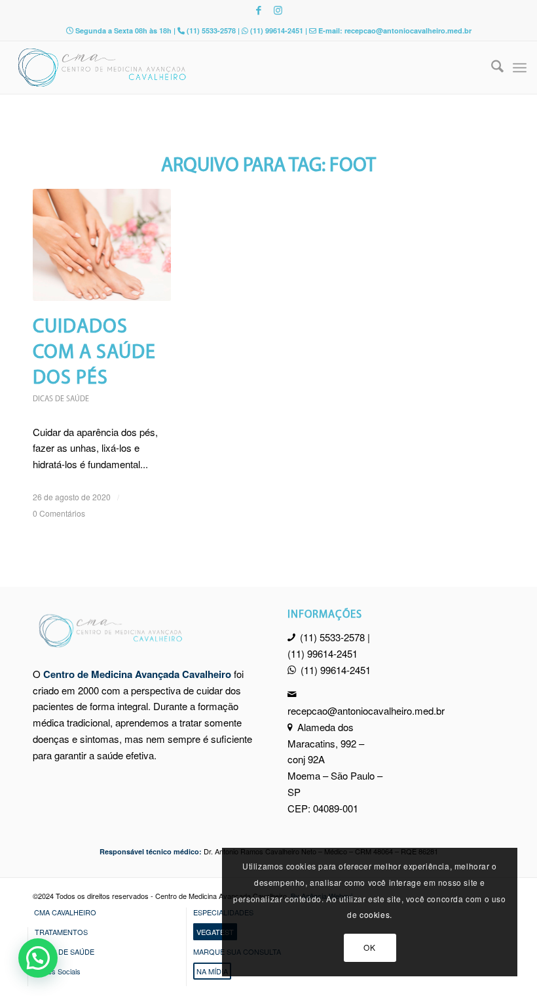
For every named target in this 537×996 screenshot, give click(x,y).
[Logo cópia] (216, 67)
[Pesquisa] (491, 67)
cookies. (376, 914)
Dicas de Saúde (61, 399)
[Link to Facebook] (258, 10)
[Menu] (520, 67)
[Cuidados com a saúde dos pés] (102, 245)
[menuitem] (491, 67)
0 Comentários (59, 513)
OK (369, 947)
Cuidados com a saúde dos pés (94, 353)
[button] (38, 958)
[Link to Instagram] (277, 10)
